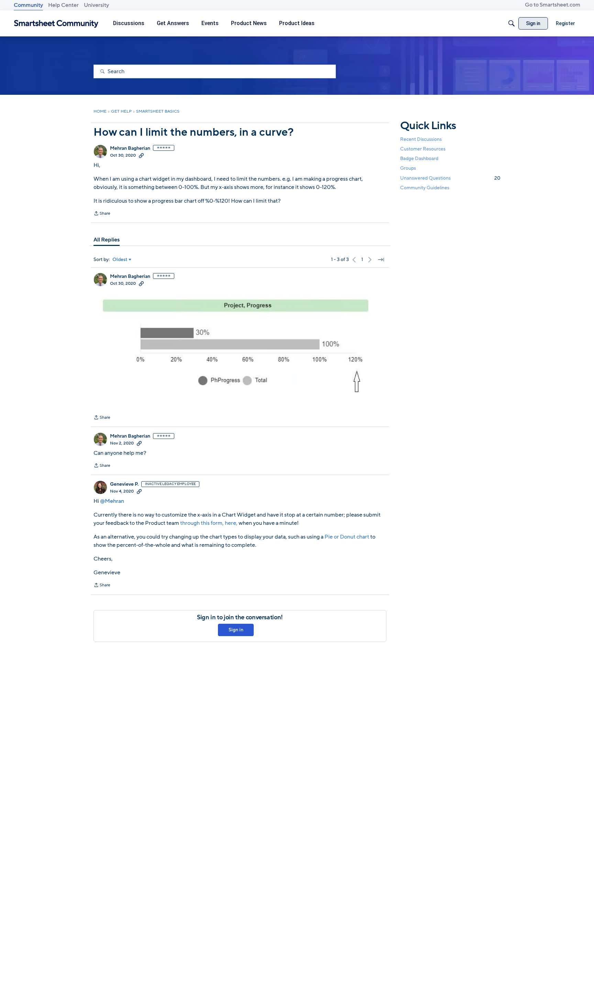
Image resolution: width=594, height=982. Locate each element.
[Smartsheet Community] (56, 23)
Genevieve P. (124, 484)
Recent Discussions (421, 139)
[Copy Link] (141, 155)
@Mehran (112, 501)
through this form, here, (209, 523)
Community (28, 5)
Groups (408, 168)
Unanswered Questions (450, 178)
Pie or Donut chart (346, 537)
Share (102, 214)
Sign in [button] (236, 630)
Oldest (120, 259)
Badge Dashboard (419, 158)
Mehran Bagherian (130, 148)
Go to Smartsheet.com (552, 5)
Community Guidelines (424, 187)
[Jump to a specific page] (380, 259)
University (96, 5)
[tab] (106, 240)
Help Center (63, 5)
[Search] (511, 23)
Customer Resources (423, 149)
